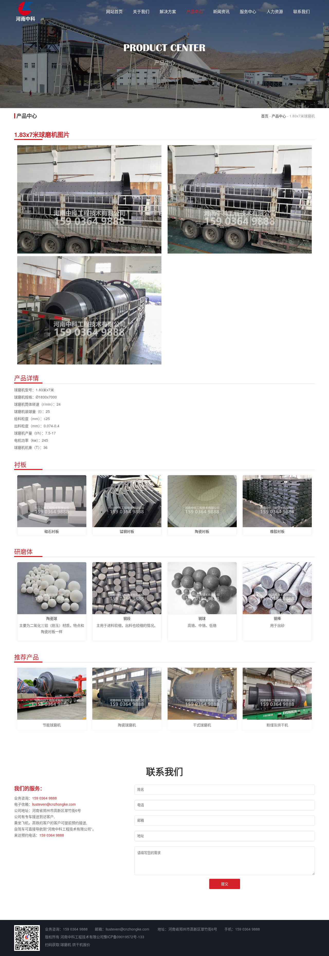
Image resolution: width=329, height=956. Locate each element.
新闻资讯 (221, 11)
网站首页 (114, 11)
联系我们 (301, 11)
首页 (264, 115)
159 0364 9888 (44, 798)
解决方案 (168, 11)
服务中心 (248, 11)
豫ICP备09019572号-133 (124, 936)
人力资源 (275, 11)
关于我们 (141, 11)
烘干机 (77, 944)
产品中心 (194, 11)
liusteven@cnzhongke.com (54, 804)
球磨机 (65, 944)
